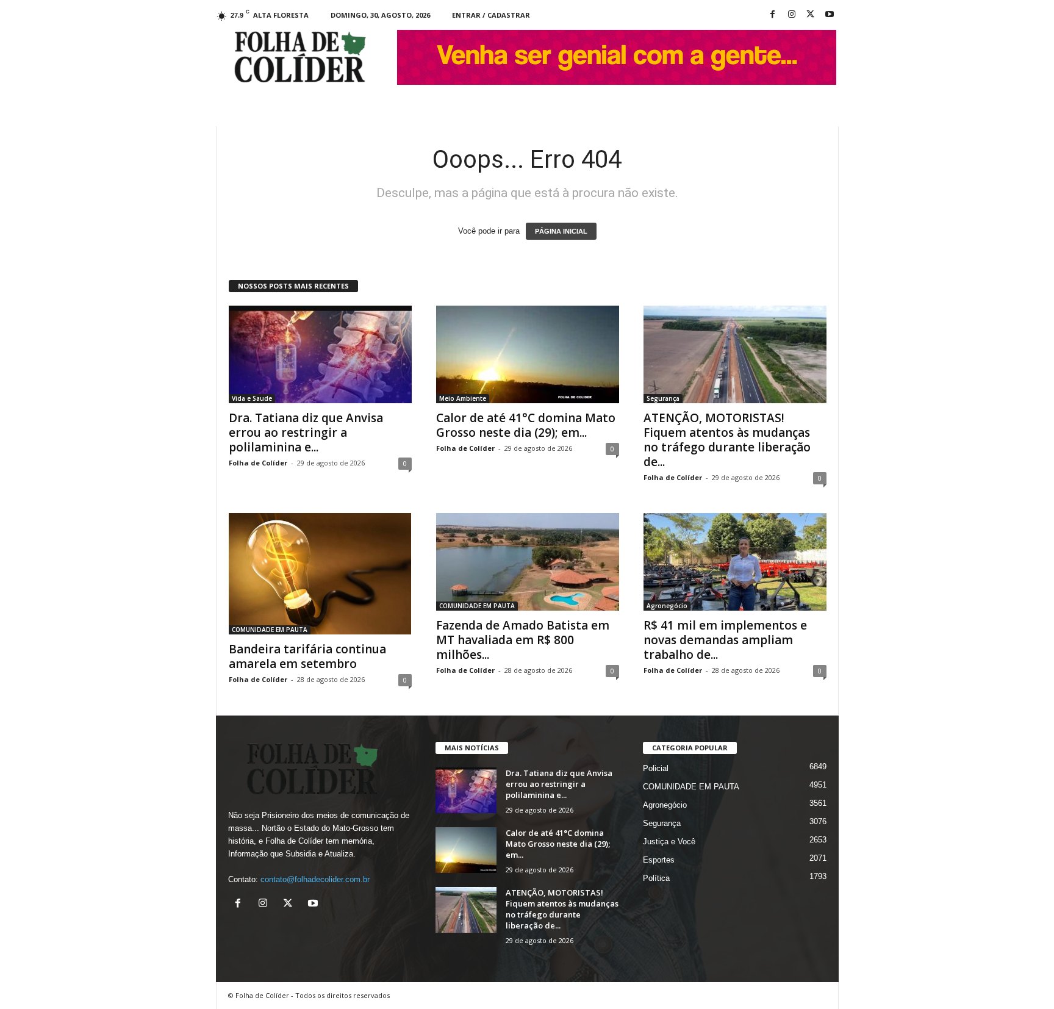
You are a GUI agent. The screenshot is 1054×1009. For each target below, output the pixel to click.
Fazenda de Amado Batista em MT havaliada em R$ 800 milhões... (522, 639)
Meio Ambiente (462, 398)
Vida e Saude (252, 398)
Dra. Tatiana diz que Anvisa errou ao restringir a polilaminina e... (306, 432)
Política (656, 878)
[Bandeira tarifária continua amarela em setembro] (320, 573)
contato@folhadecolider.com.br (315, 879)
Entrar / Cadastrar (491, 15)
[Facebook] (772, 15)
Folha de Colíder (258, 462)
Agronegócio (667, 605)
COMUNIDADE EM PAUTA (269, 629)
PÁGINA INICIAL (561, 231)
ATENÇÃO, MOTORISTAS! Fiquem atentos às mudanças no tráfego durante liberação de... (727, 440)
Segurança (663, 398)
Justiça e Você (669, 841)
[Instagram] (791, 15)
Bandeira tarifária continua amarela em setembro (307, 656)
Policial (656, 768)
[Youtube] (829, 15)
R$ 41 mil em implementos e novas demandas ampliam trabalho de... (725, 639)
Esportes (659, 859)
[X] (810, 15)
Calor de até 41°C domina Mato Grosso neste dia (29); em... (525, 425)
